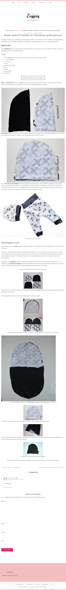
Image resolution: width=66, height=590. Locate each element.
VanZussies (33, 14)
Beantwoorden (7, 487)
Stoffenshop (11, 478)
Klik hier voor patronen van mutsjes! (33, 78)
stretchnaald (7, 61)
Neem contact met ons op (9, 575)
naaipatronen (30, 33)
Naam (3, 523)
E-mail (3, 532)
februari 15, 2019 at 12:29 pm (15, 479)
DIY (26, 33)
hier (53, 460)
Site (2, 540)
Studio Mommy (43, 587)
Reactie (3, 501)
